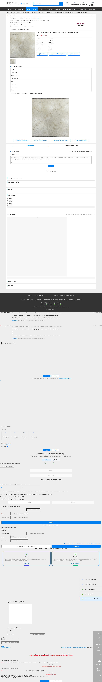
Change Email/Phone (56, 680)
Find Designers (19, 9)
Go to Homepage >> (36, 18)
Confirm (47, 376)
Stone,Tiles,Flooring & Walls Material (20, 12)
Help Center (82, 9)
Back (29, 502)
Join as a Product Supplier (36, 295)
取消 (55, 450)
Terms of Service (48, 299)
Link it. (58, 525)
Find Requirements (69, 9)
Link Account (76, 546)
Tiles (32, 12)
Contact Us (30, 299)
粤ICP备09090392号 (51, 309)
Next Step (51, 475)
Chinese (28, 3)
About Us (22, 299)
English (23, 3)
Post (51, 166)
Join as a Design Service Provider (64, 295)
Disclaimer (38, 299)
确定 (47, 450)
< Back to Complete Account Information (26, 546)
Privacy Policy (69, 299)
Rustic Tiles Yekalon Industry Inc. (43, 12)
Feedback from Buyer (71, 145)
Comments (30, 145)
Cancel (55, 376)
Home (10, 9)
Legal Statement (59, 299)
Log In (2, 646)
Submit (51, 470)
